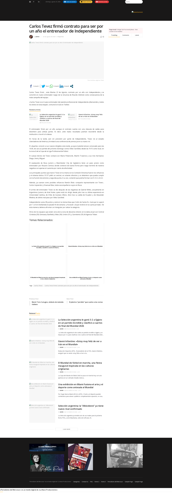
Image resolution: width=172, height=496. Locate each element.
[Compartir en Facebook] (34, 86)
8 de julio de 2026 (46, 122)
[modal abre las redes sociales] (71, 86)
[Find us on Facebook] (33, 1)
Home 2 (97, 482)
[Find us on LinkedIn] (38, 1)
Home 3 (103, 482)
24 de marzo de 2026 (71, 390)
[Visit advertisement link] (137, 12)
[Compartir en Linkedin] (64, 86)
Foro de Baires (71, 1)
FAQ (91, 482)
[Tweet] (45, 86)
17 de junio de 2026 (84, 119)
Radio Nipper (87, 1)
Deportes (61, 37)
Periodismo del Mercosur (115, 482)
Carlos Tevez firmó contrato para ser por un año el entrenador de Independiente (71, 286)
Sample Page (129, 482)
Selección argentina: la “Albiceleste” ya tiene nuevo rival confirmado (81, 407)
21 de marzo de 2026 (71, 412)
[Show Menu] (30, 1)
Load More (66, 429)
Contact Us (85, 482)
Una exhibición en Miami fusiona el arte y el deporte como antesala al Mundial (80, 386)
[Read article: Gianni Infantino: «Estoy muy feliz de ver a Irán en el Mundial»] (72, 117)
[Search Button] (141, 1)
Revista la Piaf (103, 1)
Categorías (76, 482)
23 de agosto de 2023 (49, 37)
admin (37, 37)
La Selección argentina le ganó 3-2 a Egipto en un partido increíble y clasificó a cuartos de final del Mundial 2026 (52, 117)
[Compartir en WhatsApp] (54, 86)
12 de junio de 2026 (70, 372)
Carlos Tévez (38, 286)
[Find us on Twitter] (36, 1)
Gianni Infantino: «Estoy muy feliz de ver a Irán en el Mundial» (91, 115)
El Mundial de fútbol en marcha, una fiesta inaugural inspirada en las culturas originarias (80, 365)
